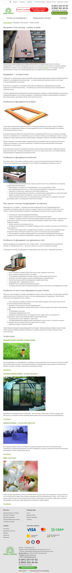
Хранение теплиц (62, 2)
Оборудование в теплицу (42, 18)
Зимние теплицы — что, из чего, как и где (19, 423)
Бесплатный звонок (59, 13)
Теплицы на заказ (39, 2)
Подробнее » (7, 370)
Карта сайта (22, 570)
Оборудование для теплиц (11, 519)
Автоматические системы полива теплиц (19, 340)
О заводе (22, 2)
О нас (28, 513)
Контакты (63, 18)
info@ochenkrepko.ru (29, 557)
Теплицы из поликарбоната (16, 18)
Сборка (5, 533)
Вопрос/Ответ (31, 515)
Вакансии (6, 537)
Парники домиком (8, 517)
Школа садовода (32, 517)
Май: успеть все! (9, 458)
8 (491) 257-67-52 (60, 6)
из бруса (45, 68)
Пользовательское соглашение (39, 570)
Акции (15, 2)
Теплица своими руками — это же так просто (20, 374)
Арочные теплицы (9, 515)
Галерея (29, 2)
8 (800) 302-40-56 (60, 8)
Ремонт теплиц (51, 2)
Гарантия (6, 535)
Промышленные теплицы (11, 513)
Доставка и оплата (9, 531)
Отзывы (29, 519)
